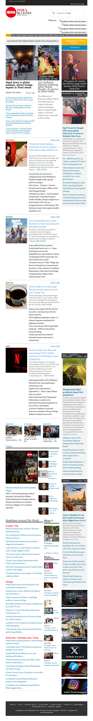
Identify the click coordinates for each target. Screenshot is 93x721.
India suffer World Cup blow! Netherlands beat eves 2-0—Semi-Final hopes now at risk (43, 248)
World (41, 35)
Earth (46, 35)
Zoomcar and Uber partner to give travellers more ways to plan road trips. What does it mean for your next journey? (74, 567)
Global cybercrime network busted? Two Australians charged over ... (22, 586)
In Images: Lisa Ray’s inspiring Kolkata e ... (51, 595)
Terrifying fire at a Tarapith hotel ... (53, 454)
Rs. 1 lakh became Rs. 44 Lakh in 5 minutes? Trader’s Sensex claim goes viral (74, 161)
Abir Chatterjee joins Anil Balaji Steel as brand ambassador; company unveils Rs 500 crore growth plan (73, 174)
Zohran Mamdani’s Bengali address (20, 499)
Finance (18, 35)
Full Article (42, 169)
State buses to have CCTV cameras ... (53, 510)
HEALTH (9, 283)
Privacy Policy (43, 705)
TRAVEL (66, 481)
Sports (25, 35)
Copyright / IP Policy (59, 711)
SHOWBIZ (10, 140)
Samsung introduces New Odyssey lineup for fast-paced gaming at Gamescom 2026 (43, 383)
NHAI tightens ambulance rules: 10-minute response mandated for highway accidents (44, 320)
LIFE (8, 346)
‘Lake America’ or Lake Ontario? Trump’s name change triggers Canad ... (22, 549)
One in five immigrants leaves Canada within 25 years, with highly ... (24, 568)
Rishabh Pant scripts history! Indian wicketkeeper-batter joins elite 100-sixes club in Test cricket (44, 257)
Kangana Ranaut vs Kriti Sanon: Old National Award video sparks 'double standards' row (44, 208)
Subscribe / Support (54, 707)
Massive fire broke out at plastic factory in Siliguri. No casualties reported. (19, 505)
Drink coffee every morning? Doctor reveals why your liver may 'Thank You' (43, 289)
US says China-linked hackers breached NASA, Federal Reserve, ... (22, 562)
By (20, 440)
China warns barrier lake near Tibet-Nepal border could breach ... (23, 661)
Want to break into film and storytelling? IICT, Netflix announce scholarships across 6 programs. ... (44, 355)
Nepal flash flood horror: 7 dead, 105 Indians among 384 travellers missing (74, 465)
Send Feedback (78, 705)
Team (20, 705)
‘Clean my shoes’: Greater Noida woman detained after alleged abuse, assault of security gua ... (19, 130)
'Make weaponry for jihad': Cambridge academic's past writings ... (21, 599)
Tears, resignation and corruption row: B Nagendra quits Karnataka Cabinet (19, 115)
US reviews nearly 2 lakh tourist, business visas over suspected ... (23, 555)
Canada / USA (12, 526)
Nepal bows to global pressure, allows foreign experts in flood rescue (19, 85)
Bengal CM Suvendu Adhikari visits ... (53, 487)
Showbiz (31, 35)
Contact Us (67, 705)
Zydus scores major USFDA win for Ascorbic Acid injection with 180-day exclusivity (43, 312)
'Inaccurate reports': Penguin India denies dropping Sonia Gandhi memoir (20, 123)
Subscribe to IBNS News (75, 42)
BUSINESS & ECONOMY (73, 93)
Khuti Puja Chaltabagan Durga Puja (52, 464)
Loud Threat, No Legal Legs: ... (49, 440)
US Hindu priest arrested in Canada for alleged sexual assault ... (22, 543)
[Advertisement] (74, 279)
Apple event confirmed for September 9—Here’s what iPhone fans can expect (43, 391)
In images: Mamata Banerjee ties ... (51, 546)
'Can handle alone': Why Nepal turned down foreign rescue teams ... (24, 648)
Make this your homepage (77, 4)
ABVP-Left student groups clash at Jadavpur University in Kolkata (20, 495)
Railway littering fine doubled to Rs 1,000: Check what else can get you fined (19, 100)
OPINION (47, 424)
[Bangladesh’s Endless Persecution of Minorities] (14, 430)
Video (67, 35)
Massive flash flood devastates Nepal (21, 489)
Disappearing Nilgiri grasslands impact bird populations (73, 392)
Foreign (9, 581)
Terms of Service (56, 705)
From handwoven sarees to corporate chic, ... (51, 577)
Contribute (74, 48)
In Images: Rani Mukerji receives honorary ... (50, 647)
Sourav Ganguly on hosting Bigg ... (53, 499)
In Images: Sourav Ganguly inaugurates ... (51, 665)
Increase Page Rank (46, 713)
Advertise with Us (30, 705)
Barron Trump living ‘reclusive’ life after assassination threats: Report (19, 107)
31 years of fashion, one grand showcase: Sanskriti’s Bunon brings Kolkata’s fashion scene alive (43, 411)
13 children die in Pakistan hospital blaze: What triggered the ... (23, 686)
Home (8, 35)
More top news (13, 93)
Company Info (72, 711)
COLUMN (28, 424)
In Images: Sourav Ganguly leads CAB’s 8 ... (51, 612)
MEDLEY (9, 424)
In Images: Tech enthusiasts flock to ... (51, 630)
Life (36, 35)
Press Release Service (39, 707)
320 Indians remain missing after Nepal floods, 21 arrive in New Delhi (48, 87)
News (13, 35)
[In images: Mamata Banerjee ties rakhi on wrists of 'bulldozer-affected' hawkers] (51, 534)
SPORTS (9, 217)
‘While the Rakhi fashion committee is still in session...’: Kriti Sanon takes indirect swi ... (44, 149)
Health (51, 35)
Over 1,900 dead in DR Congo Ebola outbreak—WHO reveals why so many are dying (43, 329)
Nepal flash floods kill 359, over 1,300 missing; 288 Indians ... (21, 655)
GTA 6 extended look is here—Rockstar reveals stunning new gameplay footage (44, 223)
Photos (62, 35)
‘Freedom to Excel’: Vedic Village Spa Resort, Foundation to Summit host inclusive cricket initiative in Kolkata (44, 265)
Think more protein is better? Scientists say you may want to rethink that (41, 337)
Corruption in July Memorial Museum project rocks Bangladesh (21, 680)
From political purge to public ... (31, 437)
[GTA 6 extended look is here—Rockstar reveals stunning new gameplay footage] (16, 230)
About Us (13, 705)
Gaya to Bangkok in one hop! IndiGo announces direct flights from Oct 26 (74, 518)
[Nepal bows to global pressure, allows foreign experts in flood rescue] (22, 62)
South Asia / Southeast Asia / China (22, 637)
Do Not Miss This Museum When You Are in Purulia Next (74, 555)
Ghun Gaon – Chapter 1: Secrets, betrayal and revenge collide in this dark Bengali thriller (43, 188)
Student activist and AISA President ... (52, 475)
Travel (56, 35)
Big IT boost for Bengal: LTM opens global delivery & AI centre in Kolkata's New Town (73, 132)
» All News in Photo (51, 553)
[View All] (30, 93)
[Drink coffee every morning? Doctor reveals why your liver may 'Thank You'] (16, 296)
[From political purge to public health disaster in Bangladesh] (32, 430)
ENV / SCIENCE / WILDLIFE (71, 356)
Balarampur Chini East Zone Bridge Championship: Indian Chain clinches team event (43, 274)
